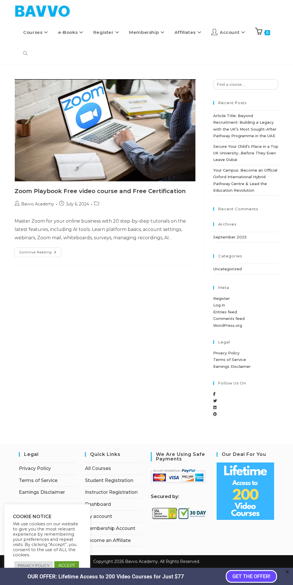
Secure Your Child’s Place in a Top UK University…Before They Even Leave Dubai (245, 153)
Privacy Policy (226, 353)
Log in (219, 305)
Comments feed (229, 318)
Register (221, 298)
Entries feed (225, 312)
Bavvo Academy (37, 204)
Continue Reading (40, 251)
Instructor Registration (111, 492)
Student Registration (109, 480)
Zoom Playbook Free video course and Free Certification (100, 191)
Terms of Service (229, 359)
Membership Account (110, 528)
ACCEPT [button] (66, 565)
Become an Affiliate (108, 540)
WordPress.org (227, 325)
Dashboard (98, 504)
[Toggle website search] (25, 53)
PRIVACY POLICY (34, 565)
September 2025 (230, 237)
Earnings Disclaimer (232, 366)
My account (98, 516)
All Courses (98, 468)
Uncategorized (227, 269)
